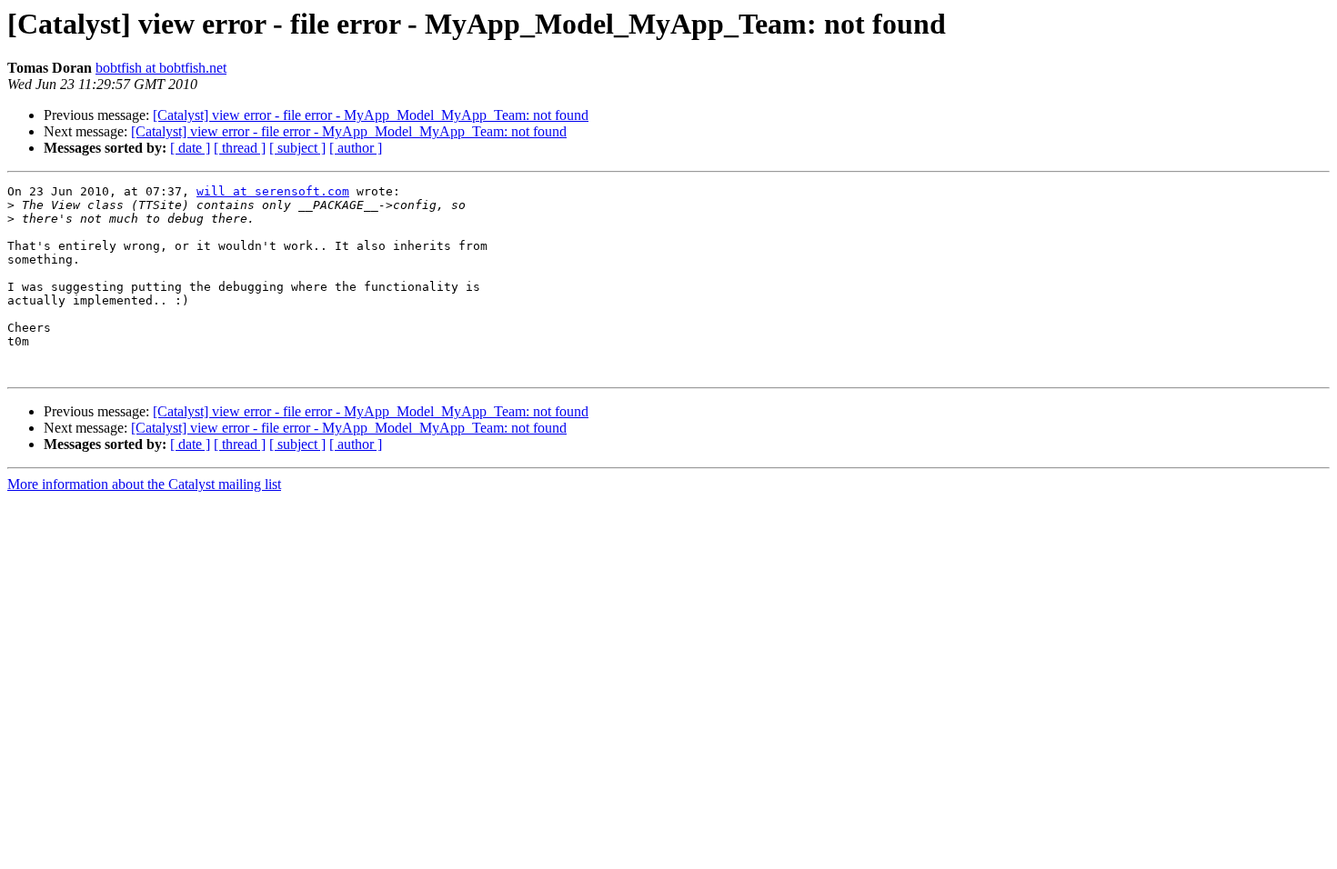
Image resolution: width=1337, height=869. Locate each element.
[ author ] (355, 147)
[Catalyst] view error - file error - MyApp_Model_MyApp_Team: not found (370, 115)
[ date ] (190, 147)
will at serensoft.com (272, 191)
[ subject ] (297, 147)
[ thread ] (240, 147)
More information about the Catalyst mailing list (144, 484)
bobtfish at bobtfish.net (161, 67)
